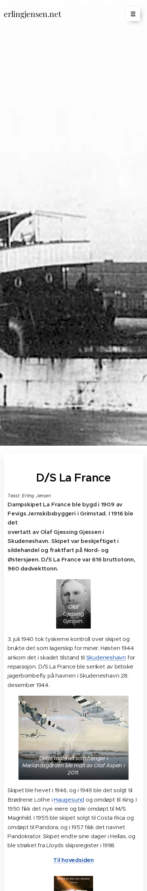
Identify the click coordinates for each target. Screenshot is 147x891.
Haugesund (69, 799)
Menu (133, 14)
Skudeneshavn (106, 657)
